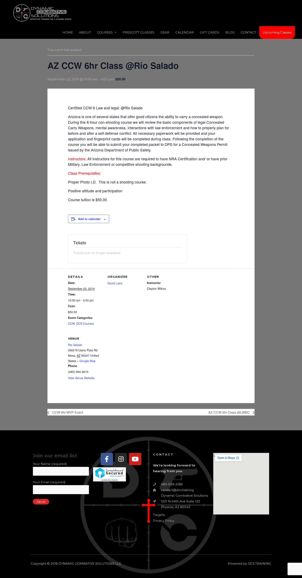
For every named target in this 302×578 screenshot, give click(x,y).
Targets (159, 515)
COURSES (105, 32)
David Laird (114, 283)
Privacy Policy (163, 521)
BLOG (230, 32)
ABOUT (85, 32)
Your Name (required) (50, 464)
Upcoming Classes (277, 32)
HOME (67, 32)
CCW (71, 323)
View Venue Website (81, 378)
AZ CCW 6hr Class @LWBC (229, 412)
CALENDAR (184, 32)
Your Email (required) (49, 482)
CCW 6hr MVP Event (67, 412)
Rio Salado (75, 345)
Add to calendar (89, 219)
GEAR (164, 32)
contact (163, 454)
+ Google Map (86, 361)
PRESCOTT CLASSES (138, 32)
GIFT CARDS (209, 32)
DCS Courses (85, 323)
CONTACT (248, 32)
